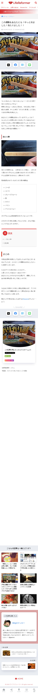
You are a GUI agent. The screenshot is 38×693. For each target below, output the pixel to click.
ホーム (3, 691)
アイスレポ (32, 7)
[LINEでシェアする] (29, 64)
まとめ (6, 243)
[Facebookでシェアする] (15, 64)
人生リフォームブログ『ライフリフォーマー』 (19, 11)
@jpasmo (26, 299)
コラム (13, 368)
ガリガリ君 (11, 371)
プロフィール (5, 7)
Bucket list (23, 7)
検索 (34, 691)
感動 (25, 371)
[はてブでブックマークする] (22, 64)
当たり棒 (8, 239)
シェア (11, 691)
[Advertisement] (19, 459)
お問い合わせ (14, 7)
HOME (20, 679)
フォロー (19, 691)
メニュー (26, 691)
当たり (20, 371)
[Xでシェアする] (8, 64)
